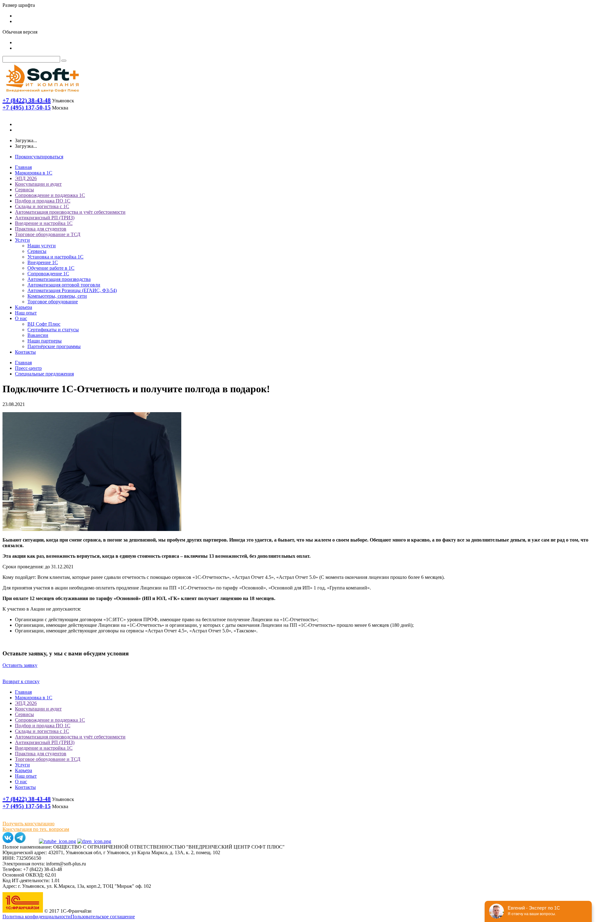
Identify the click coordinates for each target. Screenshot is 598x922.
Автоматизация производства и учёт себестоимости (70, 212)
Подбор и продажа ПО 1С (42, 200)
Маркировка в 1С (33, 172)
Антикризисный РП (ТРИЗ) (44, 217)
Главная (23, 167)
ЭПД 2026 (26, 178)
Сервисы (24, 189)
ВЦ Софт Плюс (43, 324)
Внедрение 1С (42, 262)
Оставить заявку (19, 665)
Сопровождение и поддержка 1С (50, 195)
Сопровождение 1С (48, 273)
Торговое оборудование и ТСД (47, 234)
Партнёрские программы (54, 346)
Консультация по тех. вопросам (35, 829)
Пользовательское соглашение (103, 916)
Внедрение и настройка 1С (44, 223)
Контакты (25, 352)
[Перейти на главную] (42, 93)
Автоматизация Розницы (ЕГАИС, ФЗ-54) (72, 290)
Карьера (23, 307)
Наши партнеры (44, 340)
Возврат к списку (21, 681)
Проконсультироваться (39, 156)
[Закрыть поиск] (63, 61)
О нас (21, 318)
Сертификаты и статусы (53, 329)
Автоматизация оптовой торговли (63, 284)
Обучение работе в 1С (50, 268)
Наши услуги (41, 245)
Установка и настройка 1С (55, 256)
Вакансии (37, 335)
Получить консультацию (28, 823)
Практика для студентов (40, 228)
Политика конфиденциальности (36, 916)
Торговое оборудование (52, 301)
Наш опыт (26, 312)
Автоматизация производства (59, 279)
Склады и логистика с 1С (42, 206)
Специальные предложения (44, 373)
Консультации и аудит (38, 184)
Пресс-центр (28, 368)
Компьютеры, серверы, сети (57, 296)
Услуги (22, 240)
